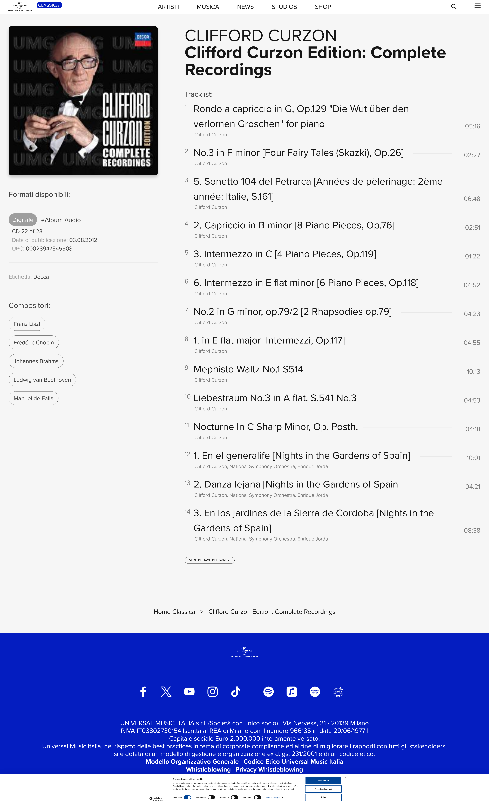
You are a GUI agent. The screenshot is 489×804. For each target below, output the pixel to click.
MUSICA (208, 6)
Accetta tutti (323, 780)
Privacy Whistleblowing (269, 769)
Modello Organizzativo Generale (192, 761)
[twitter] (166, 692)
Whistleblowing (208, 769)
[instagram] (213, 692)
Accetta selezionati (323, 789)
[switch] (211, 797)
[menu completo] (477, 6)
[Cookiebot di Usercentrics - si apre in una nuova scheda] (156, 799)
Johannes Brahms (36, 361)
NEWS (245, 6)
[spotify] (268, 692)
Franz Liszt (27, 324)
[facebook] (143, 692)
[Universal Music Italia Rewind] (338, 692)
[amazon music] (315, 692)
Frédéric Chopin (34, 342)
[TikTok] (236, 692)
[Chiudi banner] (345, 778)
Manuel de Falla (33, 398)
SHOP (323, 6)
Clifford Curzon (261, 35)
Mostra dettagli (273, 797)
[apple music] (292, 692)
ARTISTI (168, 6)
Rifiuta (323, 797)
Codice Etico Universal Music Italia (293, 761)
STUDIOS (284, 6)
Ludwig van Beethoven (42, 380)
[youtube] (189, 692)
